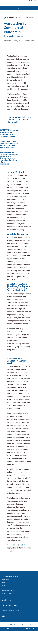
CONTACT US (28, 629)
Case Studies (29, 41)
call (21, 545)
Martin (8, 41)
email (15, 545)
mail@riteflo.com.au (8, 590)
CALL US (9, 629)
